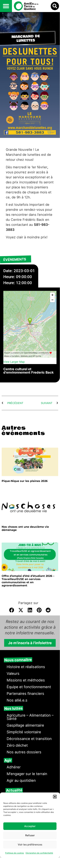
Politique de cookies (14, 853)
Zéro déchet (17, 745)
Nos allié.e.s (17, 700)
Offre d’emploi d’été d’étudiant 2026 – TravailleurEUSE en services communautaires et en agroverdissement (28, 580)
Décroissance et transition (29, 738)
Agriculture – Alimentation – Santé (30, 717)
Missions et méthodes (26, 680)
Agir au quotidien (21, 780)
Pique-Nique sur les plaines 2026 (25, 481)
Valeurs (13, 673)
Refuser (30, 835)
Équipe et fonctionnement (29, 687)
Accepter (30, 826)
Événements (14, 259)
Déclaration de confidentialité (39, 853)
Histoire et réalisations (26, 667)
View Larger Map (14, 361)
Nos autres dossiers (24, 752)
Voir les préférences (30, 844)
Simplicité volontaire (24, 732)
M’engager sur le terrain (27, 774)
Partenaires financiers (25, 693)
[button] (55, 796)
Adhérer (14, 767)
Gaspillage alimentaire (25, 725)
